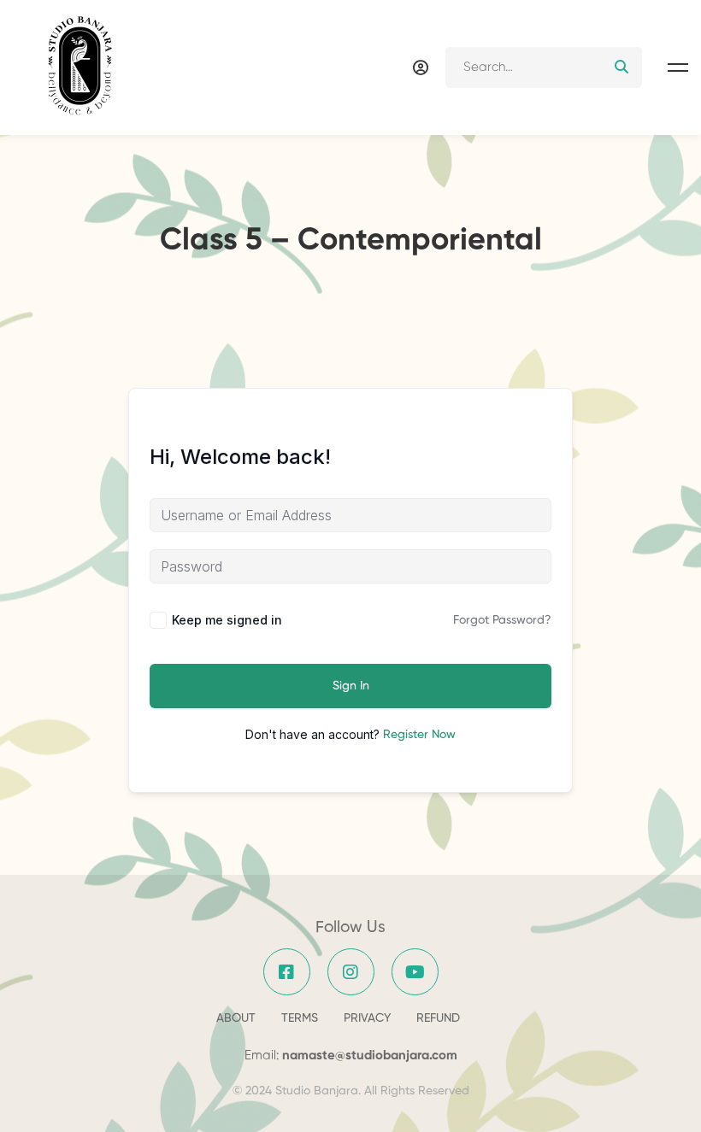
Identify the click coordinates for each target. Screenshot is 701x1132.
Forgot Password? (502, 620)
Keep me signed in (227, 620)
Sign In (351, 686)
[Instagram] (350, 971)
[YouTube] (415, 971)
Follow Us (350, 927)
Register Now (419, 735)
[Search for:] (543, 67)
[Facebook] (286, 971)
